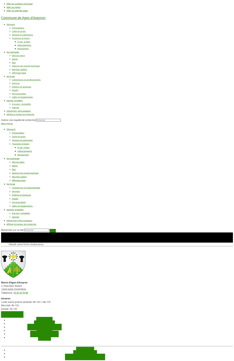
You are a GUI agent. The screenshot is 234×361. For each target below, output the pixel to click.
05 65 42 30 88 (21, 292)
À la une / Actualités (21, 213)
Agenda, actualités (15, 209)
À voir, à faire (23, 147)
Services (16, 191)
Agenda (15, 217)
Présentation (18, 133)
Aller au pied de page (17, 10)
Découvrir (11, 129)
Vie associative (19, 202)
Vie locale (10, 184)
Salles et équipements (22, 206)
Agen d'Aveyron (23, 17)
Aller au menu (13, 7)
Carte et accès (18, 136)
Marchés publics (19, 176)
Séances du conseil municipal (25, 173)
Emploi (15, 198)
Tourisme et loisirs (20, 143)
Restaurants (23, 154)
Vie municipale (13, 158)
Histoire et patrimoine (22, 140)
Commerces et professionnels (26, 187)
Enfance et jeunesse (21, 195)
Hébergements (24, 151)
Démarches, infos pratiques (19, 220)
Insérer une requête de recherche (18, 120)
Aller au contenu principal (19, 3)
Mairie (15, 165)
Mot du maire (18, 162)
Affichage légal (18, 180)
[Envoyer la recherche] (53, 230)
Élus (14, 169)
